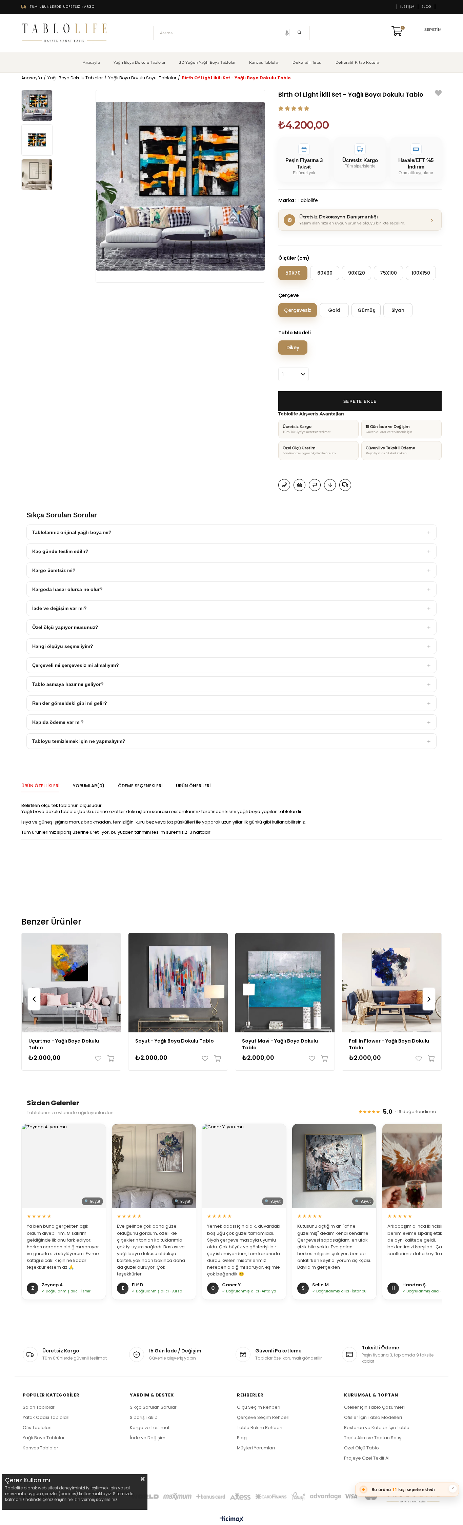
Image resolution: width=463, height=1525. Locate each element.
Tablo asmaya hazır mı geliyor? (68, 684)
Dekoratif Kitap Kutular (358, 62)
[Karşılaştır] (315, 485)
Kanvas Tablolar (264, 62)
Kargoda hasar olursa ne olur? (67, 589)
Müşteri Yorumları (256, 1448)
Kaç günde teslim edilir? (60, 551)
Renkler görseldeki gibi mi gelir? (69, 703)
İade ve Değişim (147, 1437)
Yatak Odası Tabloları (46, 1417)
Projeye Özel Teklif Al (366, 1458)
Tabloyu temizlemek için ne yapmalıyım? (78, 741)
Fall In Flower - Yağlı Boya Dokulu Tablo (389, 1044)
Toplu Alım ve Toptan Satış (372, 1437)
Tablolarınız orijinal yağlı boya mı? (72, 532)
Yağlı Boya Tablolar (44, 1437)
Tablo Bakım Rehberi (259, 1427)
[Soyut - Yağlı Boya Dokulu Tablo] (178, 982)
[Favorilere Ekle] (438, 94)
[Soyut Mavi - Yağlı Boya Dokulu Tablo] (285, 982)
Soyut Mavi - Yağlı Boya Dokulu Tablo (280, 1044)
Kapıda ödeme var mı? (58, 722)
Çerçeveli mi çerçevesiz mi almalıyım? (75, 665)
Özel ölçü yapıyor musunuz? (65, 627)
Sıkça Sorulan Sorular (153, 1407)
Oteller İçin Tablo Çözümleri (374, 1407)
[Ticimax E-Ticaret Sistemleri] (232, 1519)
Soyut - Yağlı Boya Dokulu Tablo (174, 1040)
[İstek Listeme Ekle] (299, 485)
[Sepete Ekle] (109, 1058)
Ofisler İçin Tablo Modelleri (373, 1417)
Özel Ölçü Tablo (361, 1448)
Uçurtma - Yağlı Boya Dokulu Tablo (63, 1044)
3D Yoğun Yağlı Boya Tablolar (207, 62)
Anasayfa (91, 62)
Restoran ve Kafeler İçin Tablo (376, 1427)
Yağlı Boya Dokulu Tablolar (139, 62)
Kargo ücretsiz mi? (54, 570)
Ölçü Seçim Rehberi (258, 1407)
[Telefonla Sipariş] (284, 485)
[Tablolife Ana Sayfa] (64, 32)
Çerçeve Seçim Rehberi (263, 1417)
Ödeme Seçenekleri (140, 786)
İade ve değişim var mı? (59, 608)
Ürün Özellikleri (40, 786)
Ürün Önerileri (193, 786)
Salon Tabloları (39, 1407)
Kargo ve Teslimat (149, 1427)
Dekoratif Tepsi (307, 62)
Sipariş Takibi (144, 1417)
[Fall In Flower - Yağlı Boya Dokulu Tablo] (391, 982)
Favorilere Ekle (99, 1058)
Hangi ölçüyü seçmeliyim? (62, 646)
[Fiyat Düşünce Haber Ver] (330, 485)
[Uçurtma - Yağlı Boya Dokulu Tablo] (71, 982)
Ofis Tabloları (37, 1427)
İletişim (407, 6)
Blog (426, 6)
